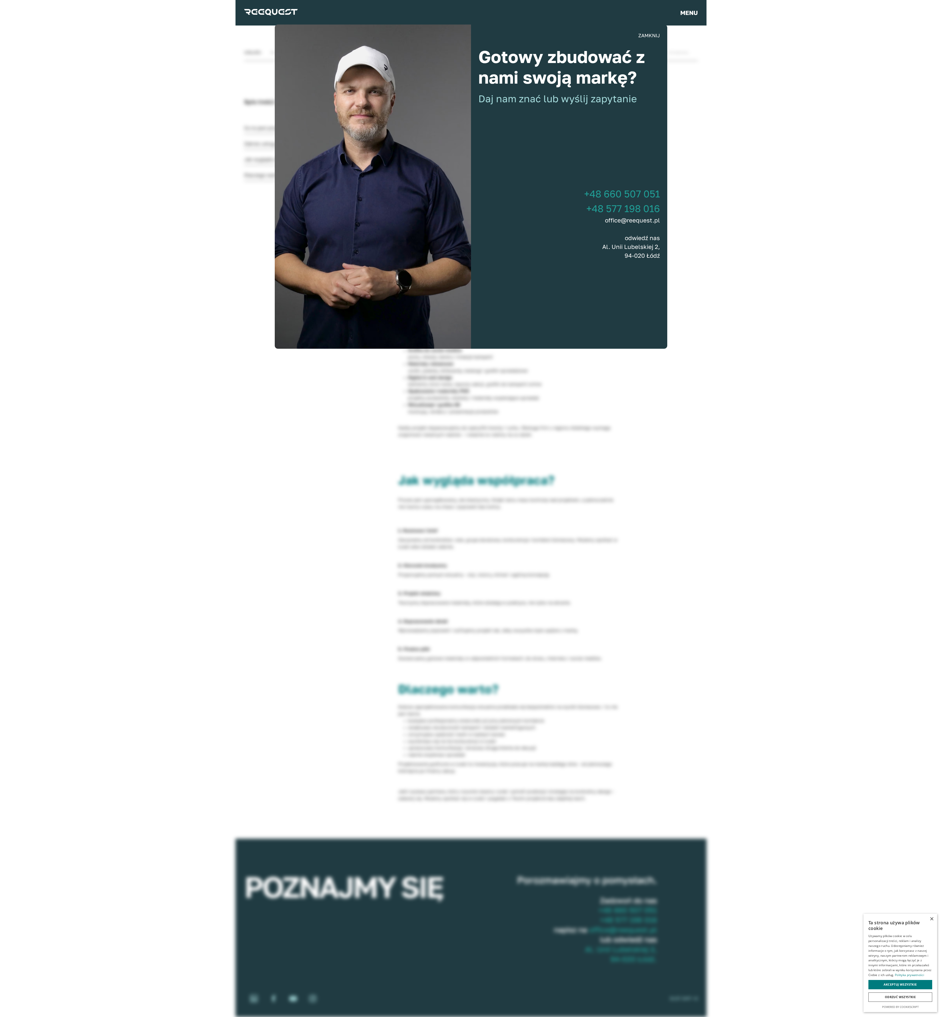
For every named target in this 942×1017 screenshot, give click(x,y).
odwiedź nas (642, 237)
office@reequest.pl (632, 220)
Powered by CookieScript (900, 1007)
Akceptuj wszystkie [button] (900, 984)
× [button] (931, 919)
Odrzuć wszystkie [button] (900, 997)
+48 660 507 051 (622, 194)
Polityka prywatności (909, 975)
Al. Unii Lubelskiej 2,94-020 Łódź (631, 251)
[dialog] (900, 963)
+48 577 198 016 (623, 208)
